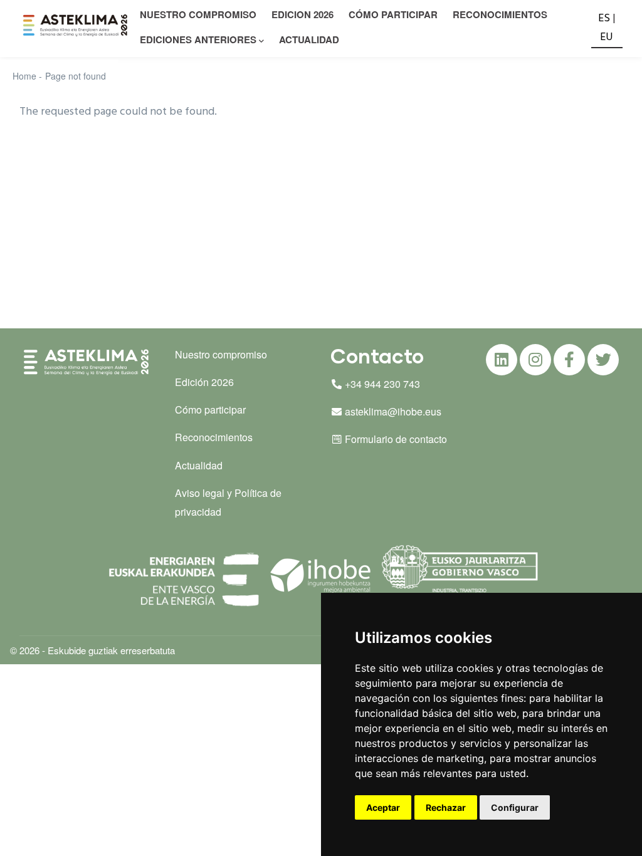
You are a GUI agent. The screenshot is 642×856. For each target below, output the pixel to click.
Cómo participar (393, 14)
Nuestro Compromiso (198, 14)
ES (604, 18)
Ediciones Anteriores (198, 39)
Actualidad (309, 39)
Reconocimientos (500, 14)
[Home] (76, 25)
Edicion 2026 (302, 14)
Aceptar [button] (383, 807)
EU (606, 37)
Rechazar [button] (446, 807)
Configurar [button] (515, 807)
